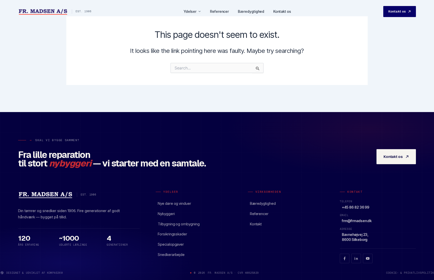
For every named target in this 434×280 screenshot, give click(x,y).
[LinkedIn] (356, 258)
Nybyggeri (166, 214)
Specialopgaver (171, 244)
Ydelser (190, 12)
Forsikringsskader (172, 234)
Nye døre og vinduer (174, 203)
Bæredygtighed (251, 11)
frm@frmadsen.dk (357, 221)
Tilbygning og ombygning (178, 224)
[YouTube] (367, 258)
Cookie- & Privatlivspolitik (410, 272)
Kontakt (256, 224)
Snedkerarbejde (171, 254)
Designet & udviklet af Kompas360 (34, 272)
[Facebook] (344, 258)
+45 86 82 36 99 (355, 207)
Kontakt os (282, 11)
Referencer (219, 11)
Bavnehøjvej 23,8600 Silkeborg (355, 237)
